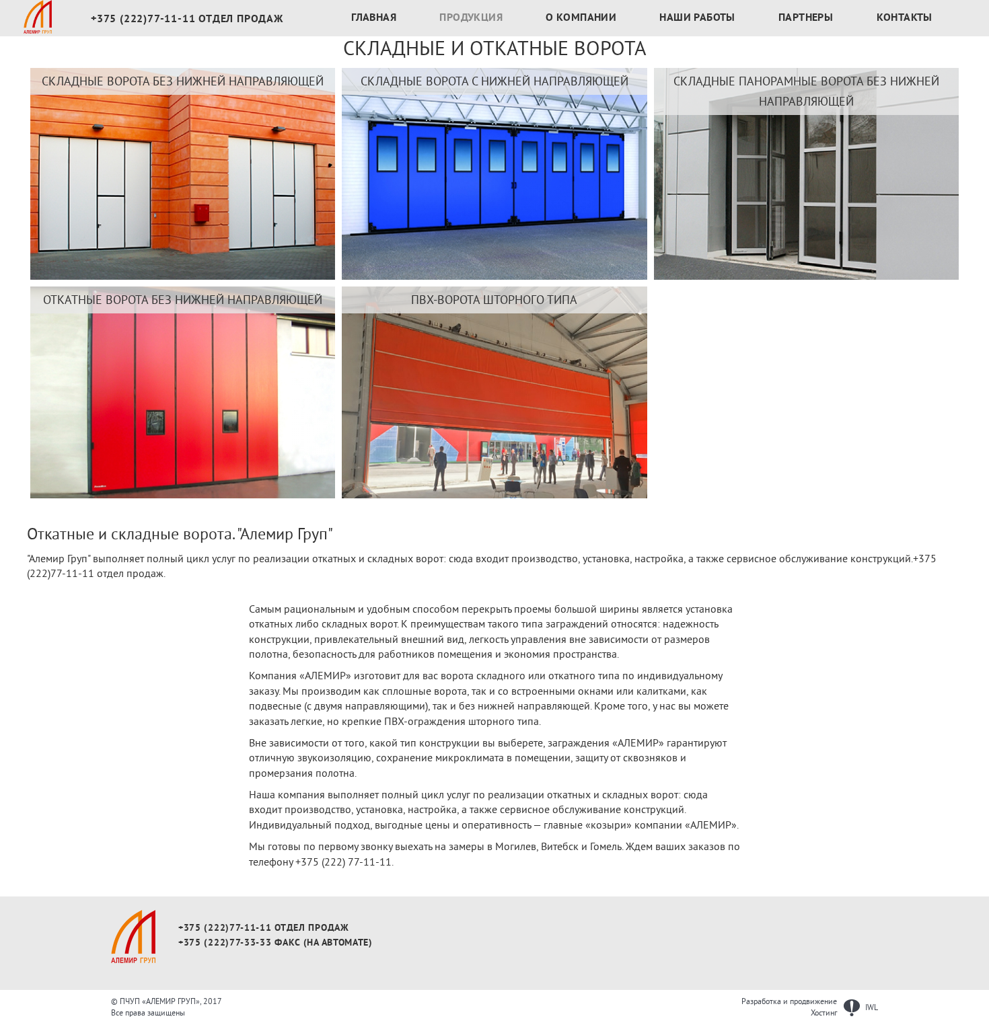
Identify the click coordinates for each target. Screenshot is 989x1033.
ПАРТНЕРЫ (805, 18)
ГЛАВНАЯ (373, 18)
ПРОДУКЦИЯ (471, 18)
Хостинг (824, 1013)
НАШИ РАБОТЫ (697, 18)
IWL (870, 1007)
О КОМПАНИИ (581, 18)
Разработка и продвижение (789, 1001)
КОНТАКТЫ (904, 18)
